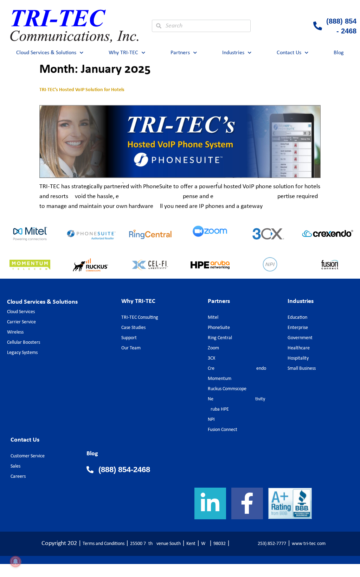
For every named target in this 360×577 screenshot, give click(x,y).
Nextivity (236, 399)
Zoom (213, 348)
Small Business (302, 368)
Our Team (131, 348)
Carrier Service (21, 322)
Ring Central (220, 338)
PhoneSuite (219, 327)
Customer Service (28, 456)
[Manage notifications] (15, 561)
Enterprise (298, 327)
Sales (15, 466)
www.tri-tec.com (309, 543)
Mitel (213, 317)
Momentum (219, 378)
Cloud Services (21, 312)
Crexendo (237, 368)
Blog (339, 53)
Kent (190, 543)
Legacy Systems (22, 352)
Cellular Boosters (23, 342)
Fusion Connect (222, 429)
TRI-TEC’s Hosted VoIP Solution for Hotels (81, 90)
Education (297, 317)
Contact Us (289, 53)
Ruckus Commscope (227, 389)
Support (129, 338)
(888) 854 (341, 21)
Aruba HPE (218, 409)
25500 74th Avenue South (155, 543)
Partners (180, 53)
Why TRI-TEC (123, 53)
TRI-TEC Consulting (139, 317)
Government (300, 338)
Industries (233, 53)
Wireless (15, 332)
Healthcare (299, 348)
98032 (219, 543)
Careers (18, 476)
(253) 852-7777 (258, 543)
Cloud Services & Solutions (46, 53)
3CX (211, 358)
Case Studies (133, 327)
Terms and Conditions (103, 543)
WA (204, 543)
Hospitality (298, 358)
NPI (211, 419)
